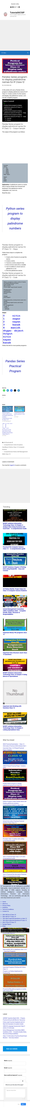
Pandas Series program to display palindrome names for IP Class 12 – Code (15, 115)
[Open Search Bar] (28, 53)
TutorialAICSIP (17, 12)
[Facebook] (13, 7)
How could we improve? (13, 1075)
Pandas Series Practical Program (15, 366)
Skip (19, 1104)
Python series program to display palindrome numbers (15, 218)
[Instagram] (15, 7)
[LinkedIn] (19, 7)
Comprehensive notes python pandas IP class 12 (19, 414)
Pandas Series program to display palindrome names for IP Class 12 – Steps (15, 111)
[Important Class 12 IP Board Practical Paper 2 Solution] (15, 763)
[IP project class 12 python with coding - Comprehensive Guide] (15, 854)
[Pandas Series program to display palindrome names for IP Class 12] (15, 799)
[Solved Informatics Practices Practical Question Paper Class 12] (15, 836)
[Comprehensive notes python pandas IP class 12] (19, 409)
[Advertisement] (15, 35)
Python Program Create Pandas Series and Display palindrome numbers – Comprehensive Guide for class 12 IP (14, 803)
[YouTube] (11, 7)
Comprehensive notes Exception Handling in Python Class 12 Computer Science (13, 447)
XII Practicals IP (8, 442)
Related (9, 120)
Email (8, 1068)
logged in (12, 465)
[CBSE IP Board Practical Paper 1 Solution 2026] (15, 781)
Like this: (9, 118)
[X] (17, 7)
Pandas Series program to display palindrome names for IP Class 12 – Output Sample (13, 107)
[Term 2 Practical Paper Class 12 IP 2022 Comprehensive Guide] (15, 872)
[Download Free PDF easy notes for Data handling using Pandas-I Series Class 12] (7, 426)
